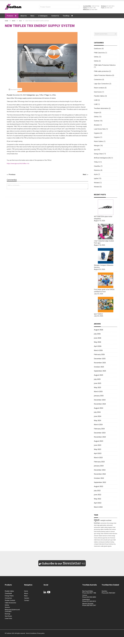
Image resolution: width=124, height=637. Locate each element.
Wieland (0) (98, 187)
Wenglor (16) (98, 145)
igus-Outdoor (98, 314)
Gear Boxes (8, 616)
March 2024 (98, 424)
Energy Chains (9, 596)
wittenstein (110, 525)
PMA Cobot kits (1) (100, 53)
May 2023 (97, 449)
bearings (97, 523)
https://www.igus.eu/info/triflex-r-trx (18, 163)
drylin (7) (97, 174)
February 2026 (99, 354)
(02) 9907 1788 (91, 8)
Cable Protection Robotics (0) (104, 75)
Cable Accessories (10, 603)
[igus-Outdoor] (105, 312)
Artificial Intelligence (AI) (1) (103, 158)
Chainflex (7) (98, 166)
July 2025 (97, 379)
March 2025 (98, 391)
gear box (105, 538)
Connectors (8, 598)
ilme (108, 523)
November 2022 (100, 474)
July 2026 (97, 334)
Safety (7, 605)
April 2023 (97, 453)
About (26, 593)
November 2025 (100, 363)
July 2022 (97, 490)
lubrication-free (103, 544)
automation (97, 527)
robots (102, 529)
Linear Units (8, 618)
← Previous (11, 174)
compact (96, 544)
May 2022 (97, 499)
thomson (112, 538)
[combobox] (105, 34)
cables (102, 527)
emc (109, 538)
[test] (13, 7)
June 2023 (97, 445)
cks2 (110, 529)
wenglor (103, 520)
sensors (104, 535)
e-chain (109, 535)
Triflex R (42, 95)
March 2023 (98, 457)
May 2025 (97, 387)
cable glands (104, 546)
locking (112, 542)
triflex (54, 95)
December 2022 (99, 470)
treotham (107, 542)
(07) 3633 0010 (110, 6)
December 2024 (99, 400)
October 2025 (99, 367)
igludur (110, 546)
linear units (100, 540)
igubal (101, 525)
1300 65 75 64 (95, 6)
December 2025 (99, 359)
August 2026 (98, 330)
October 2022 (99, 478)
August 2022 (98, 486)
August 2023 (98, 441)
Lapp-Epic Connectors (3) (102, 84)
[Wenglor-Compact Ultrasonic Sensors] (105, 263)
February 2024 (99, 429)
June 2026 (97, 338)
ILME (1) (97, 104)
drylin (95, 525)
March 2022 (98, 507)
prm (109, 540)
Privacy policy (40, 633)
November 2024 (100, 404)
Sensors (7, 607)
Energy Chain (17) (100, 154)
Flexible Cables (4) (100, 96)
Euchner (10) (98, 121)
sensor (114, 529)
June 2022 (97, 495)
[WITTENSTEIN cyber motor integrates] (105, 214)
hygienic (110, 527)
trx (50, 95)
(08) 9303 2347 (108, 8)
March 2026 (98, 350)
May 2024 (97, 420)
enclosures (102, 542)
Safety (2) (97, 61)
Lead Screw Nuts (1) (101, 129)
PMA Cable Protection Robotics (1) (105, 66)
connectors (103, 523)
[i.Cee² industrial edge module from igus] (105, 239)
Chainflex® (8, 593)
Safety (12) (98, 117)
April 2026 (97, 346)
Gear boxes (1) (99, 92)
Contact (26, 600)
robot (95, 540)
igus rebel (113, 540)
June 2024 (97, 416)
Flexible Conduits (10, 600)
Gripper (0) (97, 112)
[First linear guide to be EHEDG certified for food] (105, 287)
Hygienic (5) (98, 133)
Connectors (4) (99, 79)
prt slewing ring (111, 544)
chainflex (106, 529)
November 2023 (100, 437)
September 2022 (100, 482)
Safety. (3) (97, 57)
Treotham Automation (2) (102, 108)
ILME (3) (97, 100)
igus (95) (97, 150)
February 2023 (99, 462)
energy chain (112, 523)
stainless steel (108, 533)
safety (106, 527)
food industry (97, 531)
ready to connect (110, 531)
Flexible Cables (9, 591)
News (14, 20)
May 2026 (97, 342)
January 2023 (99, 466)
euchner (109, 520)
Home (6, 20)
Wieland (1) (98, 183)
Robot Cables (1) (99, 141)
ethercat (100, 538)
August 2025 (98, 375)
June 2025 (97, 383)
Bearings (7, 614)
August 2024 (98, 408)
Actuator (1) (98, 125)
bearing (103, 531)
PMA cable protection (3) (102, 71)
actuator (105, 540)
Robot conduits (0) (100, 88)
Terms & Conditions (31, 633)
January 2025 (99, 396)
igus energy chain (99, 533)
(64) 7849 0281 (110, 593)
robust (100, 535)
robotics (96, 542)
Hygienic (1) (98, 137)
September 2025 (100, 371)
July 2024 (97, 412)
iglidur (105, 525)
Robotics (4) (98, 170)
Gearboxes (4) (99, 48)
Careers (26, 598)
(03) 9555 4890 (93, 9)
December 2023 (99, 433)
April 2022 (97, 503)
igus (20, 20)
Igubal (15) (97, 178)
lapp (98, 525)
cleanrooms (97, 546)
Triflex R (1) (98, 162)
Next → (85, 174)
